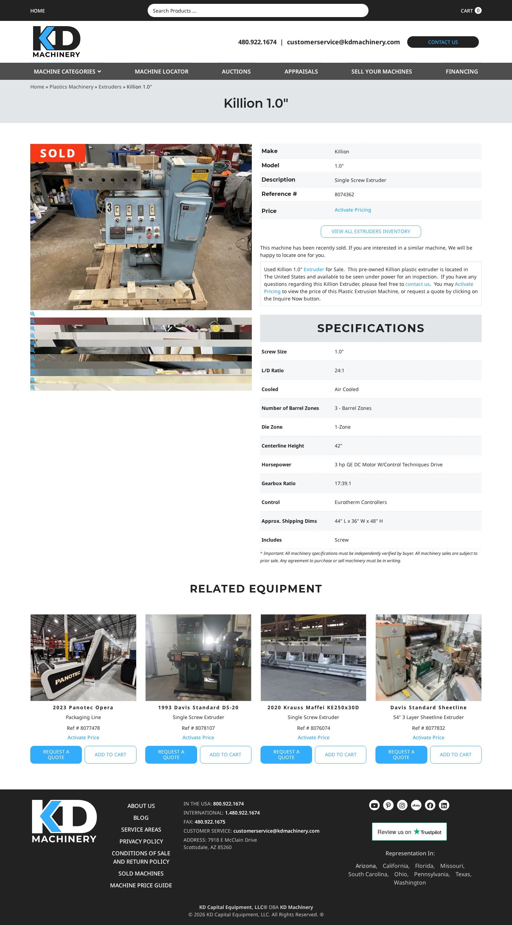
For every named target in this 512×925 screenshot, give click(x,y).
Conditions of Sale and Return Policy (141, 857)
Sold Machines (141, 873)
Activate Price (83, 737)
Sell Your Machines (381, 71)
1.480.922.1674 (242, 812)
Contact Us (443, 42)
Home (37, 86)
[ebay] (430, 805)
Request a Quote (56, 754)
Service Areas (141, 829)
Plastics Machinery (71, 86)
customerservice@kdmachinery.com (343, 42)
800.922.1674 (228, 803)
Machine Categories (64, 71)
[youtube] (374, 805)
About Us (141, 806)
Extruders (110, 86)
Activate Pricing (353, 209)
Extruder (314, 269)
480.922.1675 (210, 821)
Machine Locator (161, 71)
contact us (417, 284)
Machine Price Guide (141, 885)
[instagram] (416, 805)
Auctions (236, 71)
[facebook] (444, 805)
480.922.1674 (257, 42)
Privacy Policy (141, 841)
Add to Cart (110, 754)
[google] (388, 805)
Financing (462, 71)
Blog (141, 817)
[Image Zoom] (32, 314)
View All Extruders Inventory (371, 231)
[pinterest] (402, 805)
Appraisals (301, 71)
